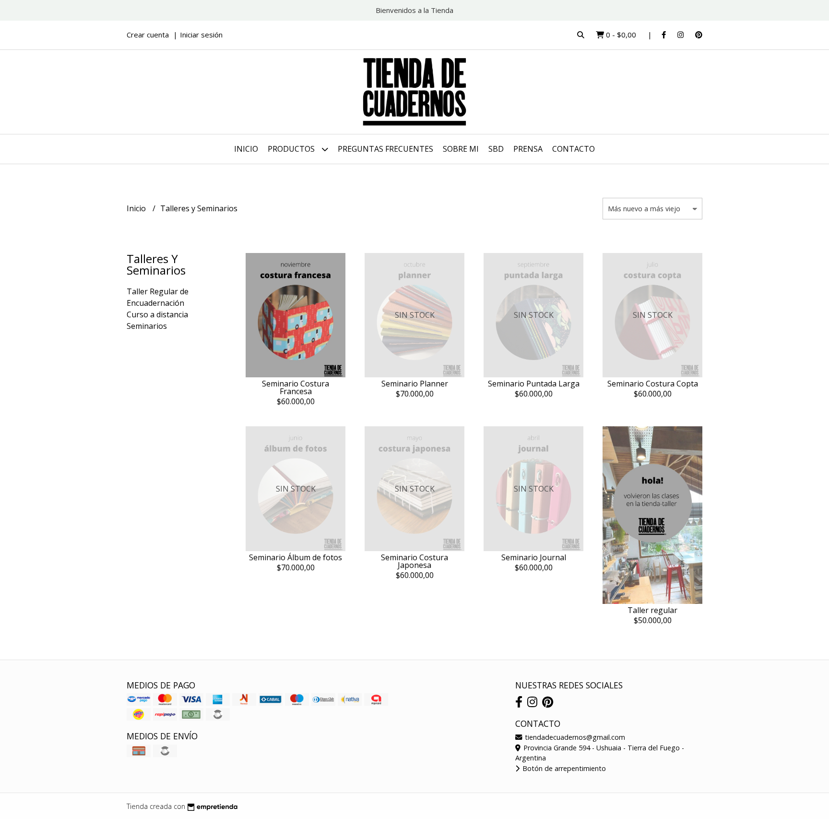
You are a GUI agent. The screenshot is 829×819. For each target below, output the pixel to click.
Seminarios (147, 326)
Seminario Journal (533, 557)
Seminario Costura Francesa (295, 387)
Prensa (528, 149)
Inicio (246, 149)
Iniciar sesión (201, 34)
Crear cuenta (148, 34)
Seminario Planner (414, 383)
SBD (496, 149)
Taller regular (652, 610)
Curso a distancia (157, 314)
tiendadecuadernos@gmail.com (574, 737)
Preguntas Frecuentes (385, 149)
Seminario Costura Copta (652, 383)
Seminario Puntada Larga (534, 383)
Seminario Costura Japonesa (414, 561)
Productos (292, 149)
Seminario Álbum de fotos (295, 557)
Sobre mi (461, 149)
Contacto (573, 149)
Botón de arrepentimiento (563, 768)
